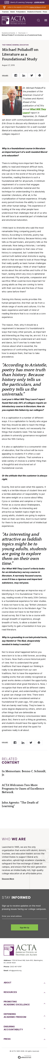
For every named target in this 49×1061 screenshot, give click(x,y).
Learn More (39, 2)
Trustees (5, 12)
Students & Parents (34, 12)
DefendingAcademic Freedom (15, 1015)
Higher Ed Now (34, 7)
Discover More (8, 879)
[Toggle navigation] (46, 20)
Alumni (12, 12)
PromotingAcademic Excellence (17, 1003)
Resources (10, 992)
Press (45, 12)
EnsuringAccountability (13, 1028)
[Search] (38, 20)
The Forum (22, 33)
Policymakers (21, 12)
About (7, 982)
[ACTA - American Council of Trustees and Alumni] (16, 20)
